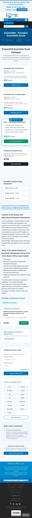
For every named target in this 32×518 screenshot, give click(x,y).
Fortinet (22, 390)
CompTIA (22, 387)
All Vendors (12, 487)
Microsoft (9, 401)
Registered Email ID (8, 356)
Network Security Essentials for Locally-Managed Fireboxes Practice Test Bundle (15, 313)
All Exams (22, 484)
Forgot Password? (24, 369)
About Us (15, 484)
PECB (9, 412)
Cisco (9, 387)
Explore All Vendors (16, 417)
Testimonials (12, 489)
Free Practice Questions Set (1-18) (10, 338)
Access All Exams (16, 164)
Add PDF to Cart (16, 85)
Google (22, 405)
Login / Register (9, 23)
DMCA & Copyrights (16, 492)
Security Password (8, 363)
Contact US (20, 489)
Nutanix (22, 409)
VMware (10, 405)
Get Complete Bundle (16, 141)
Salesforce (22, 401)
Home (3, 40)
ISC (10, 398)
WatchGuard (9, 40)
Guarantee (20, 487)
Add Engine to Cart (16, 112)
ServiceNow (10, 409)
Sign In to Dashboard (16, 373)
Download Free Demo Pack (16, 453)
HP (9, 394)
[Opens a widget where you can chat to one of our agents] (25, 515)
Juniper (22, 398)
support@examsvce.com (16, 500)
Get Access (24, 323)
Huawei (22, 394)
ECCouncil (9, 390)
